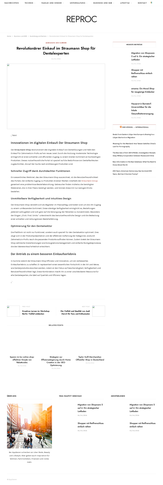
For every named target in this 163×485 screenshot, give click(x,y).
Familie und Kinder (52, 3)
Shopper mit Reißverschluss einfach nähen (141, 73)
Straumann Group (90, 181)
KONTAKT (142, 3)
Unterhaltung (77, 3)
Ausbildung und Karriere (56, 43)
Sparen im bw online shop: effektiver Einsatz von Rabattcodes (22, 359)
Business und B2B (102, 3)
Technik (29, 3)
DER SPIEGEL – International (135, 127)
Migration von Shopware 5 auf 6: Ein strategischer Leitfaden (143, 56)
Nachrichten (11, 3)
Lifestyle (125, 3)
